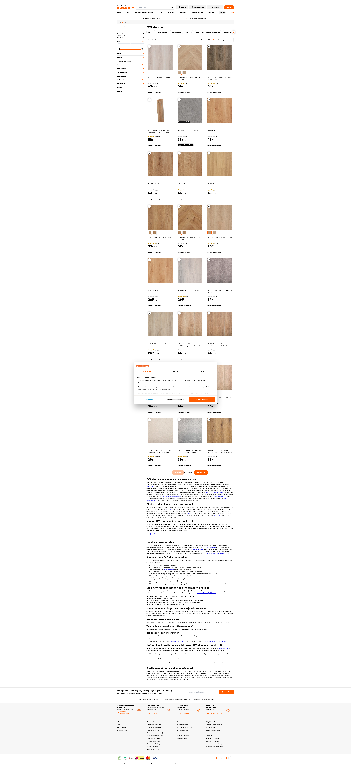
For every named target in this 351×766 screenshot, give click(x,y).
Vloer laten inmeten (183, 735)
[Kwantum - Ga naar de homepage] (125, 7)
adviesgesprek (219, 496)
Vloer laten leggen (182, 738)
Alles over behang (152, 746)
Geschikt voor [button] (122, 65)
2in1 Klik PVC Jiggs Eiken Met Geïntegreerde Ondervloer (159, 131)
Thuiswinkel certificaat (166, 763)
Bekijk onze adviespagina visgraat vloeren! (217, 553)
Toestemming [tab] (148, 371)
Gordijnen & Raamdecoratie (144, 12)
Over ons (119, 763)
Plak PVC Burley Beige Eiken (158, 344)
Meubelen (183, 12)
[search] (155, 7)
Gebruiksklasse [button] (122, 80)
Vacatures (156, 763)
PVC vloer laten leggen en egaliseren (169, 496)
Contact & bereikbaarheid (214, 724)
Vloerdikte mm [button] (122, 72)
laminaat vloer (223, 648)
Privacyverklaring (147, 763)
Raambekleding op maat (184, 727)
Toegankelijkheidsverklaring (214, 746)
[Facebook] (232, 758)
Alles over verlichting (153, 744)
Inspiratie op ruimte (153, 730)
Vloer (160, 12)
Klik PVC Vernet (184, 184)
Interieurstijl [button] (121, 83)
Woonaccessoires (197, 12)
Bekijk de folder (122, 727)
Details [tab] (175, 371)
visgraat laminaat (198, 549)
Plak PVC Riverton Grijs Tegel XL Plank (219, 291)
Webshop (209, 733)
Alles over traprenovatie (154, 749)
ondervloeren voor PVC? (176, 641)
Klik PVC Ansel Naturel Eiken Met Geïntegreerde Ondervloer (190, 345)
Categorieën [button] (121, 27)
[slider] (119, 49)
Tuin (128, 12)
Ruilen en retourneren (215, 713)
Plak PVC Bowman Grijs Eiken (189, 290)
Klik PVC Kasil (212, 184)
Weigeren (149, 399)
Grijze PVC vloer (153, 534)
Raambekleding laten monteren (186, 733)
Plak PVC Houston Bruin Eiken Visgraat (189, 238)
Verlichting (170, 12)
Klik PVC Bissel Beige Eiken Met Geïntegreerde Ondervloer (219, 398)
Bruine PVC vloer (154, 538)
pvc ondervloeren (207, 662)
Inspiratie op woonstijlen (154, 727)
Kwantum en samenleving (214, 744)
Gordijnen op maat (182, 724)
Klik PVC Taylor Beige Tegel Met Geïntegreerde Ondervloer (160, 451)
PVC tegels (120, 37)
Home (119, 22)
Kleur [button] (119, 53)
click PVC (168, 509)
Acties (119, 724)
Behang (211, 12)
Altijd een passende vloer (155, 735)
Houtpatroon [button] (121, 68)
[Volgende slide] (233, 32)
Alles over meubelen (153, 738)
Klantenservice (153, 713)
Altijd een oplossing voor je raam (157, 733)
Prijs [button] (118, 41)
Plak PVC (120, 33)
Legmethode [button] (121, 76)
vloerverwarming (169, 569)
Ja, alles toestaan (201, 399)
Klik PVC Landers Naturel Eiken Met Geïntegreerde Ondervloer (219, 451)
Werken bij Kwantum (212, 741)
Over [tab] (203, 371)
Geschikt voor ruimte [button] (124, 61)
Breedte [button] (119, 87)
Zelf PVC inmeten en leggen (214, 492)
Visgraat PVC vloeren (209, 547)
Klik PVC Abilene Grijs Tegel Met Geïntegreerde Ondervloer (190, 451)
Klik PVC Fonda (213, 130)
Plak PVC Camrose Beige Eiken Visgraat (190, 78)
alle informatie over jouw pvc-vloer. (215, 641)
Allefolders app (122, 730)
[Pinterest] (227, 758)
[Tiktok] (221, 758)
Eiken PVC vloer (153, 536)
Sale (232, 12)
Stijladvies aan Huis (182, 730)
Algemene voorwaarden (129, 763)
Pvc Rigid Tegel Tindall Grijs (188, 130)
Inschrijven (227, 692)
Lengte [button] (119, 91)
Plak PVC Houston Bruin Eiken (159, 237)
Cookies (139, 763)
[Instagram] (216, 758)
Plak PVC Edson (154, 290)
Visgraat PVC (121, 35)
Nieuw (119, 12)
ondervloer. (217, 515)
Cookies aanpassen (174, 399)
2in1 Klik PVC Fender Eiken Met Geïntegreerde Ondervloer (219, 78)
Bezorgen (209, 735)
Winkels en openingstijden (124, 712)
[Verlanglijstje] (149, 46)
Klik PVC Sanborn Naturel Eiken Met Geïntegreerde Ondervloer (219, 345)
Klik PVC (119, 31)
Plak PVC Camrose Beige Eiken (219, 237)
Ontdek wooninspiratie (186, 713)
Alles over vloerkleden (153, 741)
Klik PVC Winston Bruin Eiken (159, 184)
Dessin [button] (119, 57)
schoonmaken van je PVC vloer (206, 593)
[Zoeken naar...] (172, 7)
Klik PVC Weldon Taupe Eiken (159, 77)
